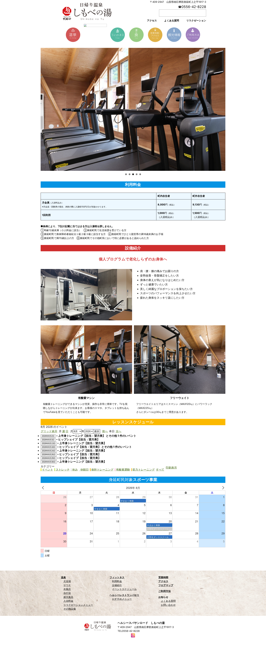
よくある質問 (168, 600)
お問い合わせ (168, 604)
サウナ (67, 585)
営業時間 (163, 577)
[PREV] (43, 487)
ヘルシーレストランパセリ (124, 595)
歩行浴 (67, 593)
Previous (44, 108)
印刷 (171, 467)
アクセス (163, 581)
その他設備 (69, 608)
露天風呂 (68, 597)
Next (221, 108)
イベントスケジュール (124, 589)
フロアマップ (165, 585)
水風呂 (67, 589)
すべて (160, 469)
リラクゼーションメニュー (78, 604)
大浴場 (67, 581)
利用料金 (117, 581)
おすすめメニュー (122, 598)
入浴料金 (68, 600)
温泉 (63, 577)
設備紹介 (117, 585)
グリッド (49, 431)
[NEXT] (222, 487)
